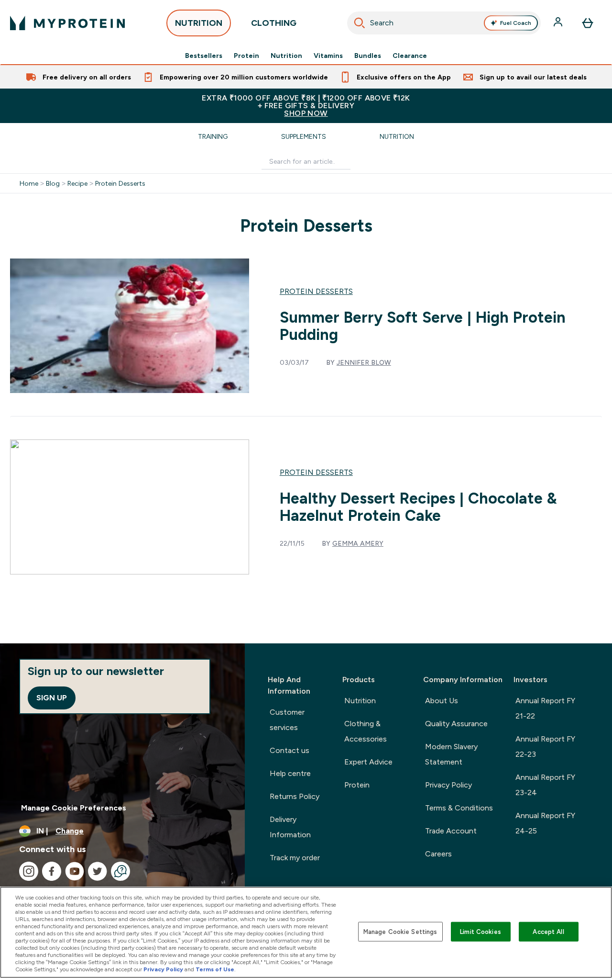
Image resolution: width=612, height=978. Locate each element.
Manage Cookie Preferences (73, 808)
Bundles (367, 55)
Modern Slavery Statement (451, 754)
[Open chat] (120, 871)
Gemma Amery (357, 543)
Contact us (289, 750)
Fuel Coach (515, 23)
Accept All (548, 931)
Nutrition (286, 55)
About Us (441, 701)
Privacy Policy (448, 785)
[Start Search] (359, 22)
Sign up (51, 698)
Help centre (290, 773)
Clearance (410, 55)
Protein (246, 55)
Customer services (287, 719)
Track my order (295, 858)
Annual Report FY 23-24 (545, 785)
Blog (53, 183)
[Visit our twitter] (97, 871)
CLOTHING (273, 23)
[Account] (559, 23)
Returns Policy (294, 796)
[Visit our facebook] (51, 871)
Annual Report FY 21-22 (545, 708)
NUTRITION (198, 23)
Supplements (303, 136)
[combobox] (444, 22)
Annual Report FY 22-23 (545, 746)
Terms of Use (215, 969)
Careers (438, 854)
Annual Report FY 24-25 (545, 823)
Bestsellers (203, 55)
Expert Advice (368, 762)
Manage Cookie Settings (400, 931)
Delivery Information (290, 827)
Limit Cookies (480, 931)
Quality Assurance (456, 723)
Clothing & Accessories (365, 731)
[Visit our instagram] (28, 871)
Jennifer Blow (364, 362)
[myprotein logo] (67, 23)
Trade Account (451, 831)
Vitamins (328, 55)
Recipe (77, 183)
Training (213, 136)
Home (29, 183)
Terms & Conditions (459, 808)
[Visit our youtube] (74, 871)
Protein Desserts (120, 183)
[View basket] (587, 23)
